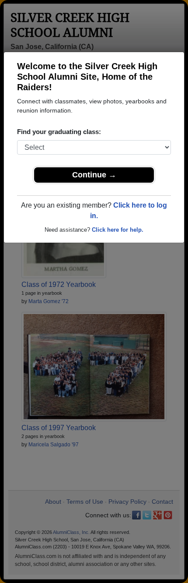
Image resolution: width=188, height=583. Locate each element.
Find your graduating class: (59, 131)
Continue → (94, 174)
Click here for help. (117, 229)
